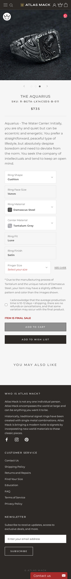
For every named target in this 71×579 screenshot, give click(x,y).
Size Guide (60, 267)
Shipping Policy (15, 466)
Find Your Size (14, 479)
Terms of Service (15, 497)
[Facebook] (7, 439)
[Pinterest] (27, 439)
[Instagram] (17, 439)
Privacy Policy (13, 503)
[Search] (11, 5)
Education (11, 485)
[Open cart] (65, 5)
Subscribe (18, 551)
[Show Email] (63, 575)
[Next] (47, 86)
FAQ (7, 491)
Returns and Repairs (18, 472)
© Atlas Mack (35, 570)
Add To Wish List (35, 339)
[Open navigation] (5, 5)
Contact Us (12, 460)
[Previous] (24, 86)
